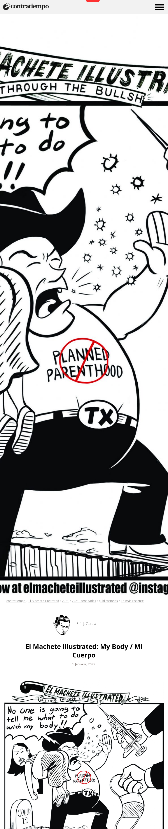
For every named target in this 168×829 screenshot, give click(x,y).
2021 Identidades (84, 601)
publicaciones (108, 601)
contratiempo (16, 601)
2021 (65, 601)
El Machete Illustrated (43, 601)
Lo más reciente (132, 601)
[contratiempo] (26, 9)
